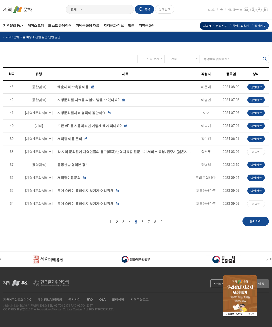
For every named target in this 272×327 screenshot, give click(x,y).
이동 (261, 283)
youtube (246, 9)
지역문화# (146, 25)
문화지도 (221, 25)
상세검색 (165, 9)
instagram (253, 9)
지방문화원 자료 (87, 25)
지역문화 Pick (13, 25)
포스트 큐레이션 (59, 25)
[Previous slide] (3, 259)
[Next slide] (267, 259)
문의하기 (256, 221)
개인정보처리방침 (50, 299)
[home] (17, 9)
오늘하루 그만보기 (234, 314)
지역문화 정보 (113, 25)
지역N (207, 25)
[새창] (48, 259)
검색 (264, 59)
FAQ (90, 299)
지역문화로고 (139, 299)
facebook (259, 9)
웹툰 (131, 25)
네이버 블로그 (265, 9)
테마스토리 (36, 25)
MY (221, 9)
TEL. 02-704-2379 (59, 305)
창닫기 (251, 314)
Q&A (102, 299)
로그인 (211, 9)
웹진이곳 (260, 25)
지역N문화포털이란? (17, 299)
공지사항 (74, 299)
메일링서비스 (235, 9)
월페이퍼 (118, 299)
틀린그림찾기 (240, 25)
